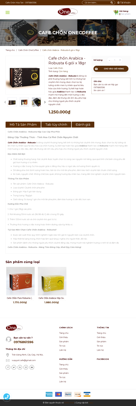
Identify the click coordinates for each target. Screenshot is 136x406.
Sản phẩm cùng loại (23, 262)
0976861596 (30, 2)
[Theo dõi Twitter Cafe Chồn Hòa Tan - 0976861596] (14, 367)
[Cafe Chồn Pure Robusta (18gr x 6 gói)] (20, 281)
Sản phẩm (124, 12)
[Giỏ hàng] (115, 13)
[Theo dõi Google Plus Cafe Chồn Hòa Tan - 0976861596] (20, 367)
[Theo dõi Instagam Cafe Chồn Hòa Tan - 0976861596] (26, 367)
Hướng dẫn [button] (65, 359)
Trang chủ (63, 333)
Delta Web (69, 402)
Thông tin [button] (103, 327)
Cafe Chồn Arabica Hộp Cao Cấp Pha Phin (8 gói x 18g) (64, 298)
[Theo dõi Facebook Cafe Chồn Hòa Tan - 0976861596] (8, 367)
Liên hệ (62, 350)
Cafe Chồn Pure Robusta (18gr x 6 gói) (25, 298)
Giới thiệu (63, 337)
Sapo (91, 402)
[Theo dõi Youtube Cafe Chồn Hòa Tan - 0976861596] (31, 367)
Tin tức (62, 346)
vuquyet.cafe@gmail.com (24, 360)
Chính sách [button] (66, 327)
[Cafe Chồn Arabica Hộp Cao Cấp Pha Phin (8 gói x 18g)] (52, 281)
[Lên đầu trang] (129, 397)
